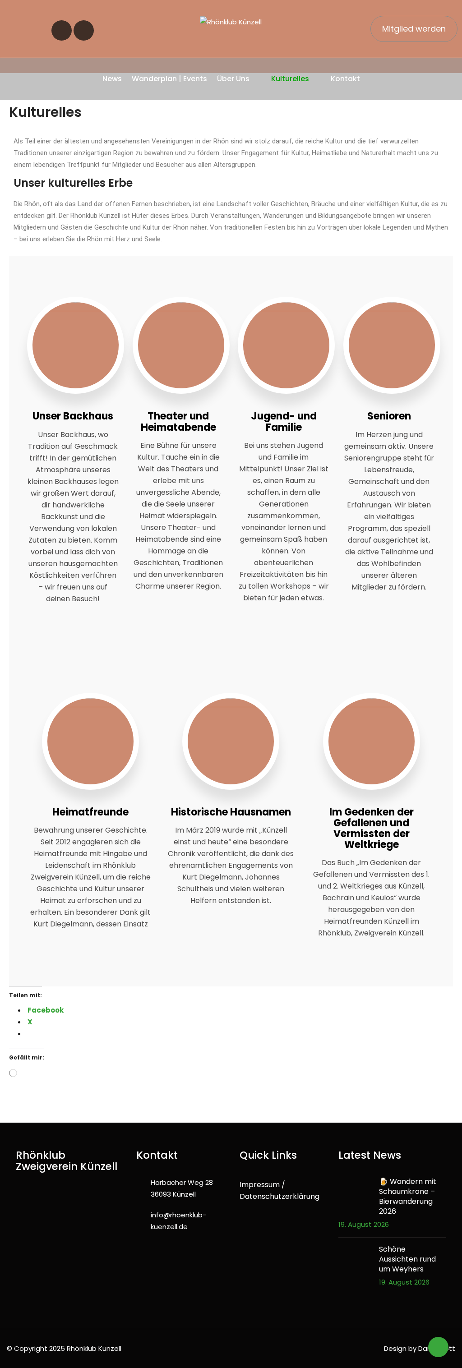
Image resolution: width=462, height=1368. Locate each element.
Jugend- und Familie (284, 421)
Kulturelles (290, 79)
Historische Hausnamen (231, 812)
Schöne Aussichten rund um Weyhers (407, 1259)
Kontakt (345, 79)
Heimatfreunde (90, 812)
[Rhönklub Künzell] (231, 22)
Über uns (233, 79)
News (112, 79)
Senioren (389, 416)
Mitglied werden (414, 28)
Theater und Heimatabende (178, 421)
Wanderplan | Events (169, 79)
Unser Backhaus (72, 416)
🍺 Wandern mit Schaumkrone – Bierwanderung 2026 (407, 1196)
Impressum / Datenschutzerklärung (279, 1190)
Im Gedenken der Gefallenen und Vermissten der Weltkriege (371, 828)
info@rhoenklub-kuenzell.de (178, 1220)
